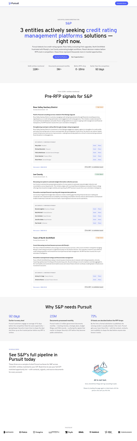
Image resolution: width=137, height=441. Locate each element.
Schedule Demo (121, 3)
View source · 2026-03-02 (40, 287)
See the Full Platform (61, 57)
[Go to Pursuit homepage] (14, 3)
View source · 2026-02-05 (40, 167)
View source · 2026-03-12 (40, 230)
